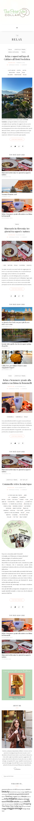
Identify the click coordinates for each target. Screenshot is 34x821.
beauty (5, 791)
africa (8, 789)
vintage (18, 808)
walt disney (23, 517)
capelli (27, 792)
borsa (11, 792)
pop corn (20, 510)
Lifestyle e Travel (20, 49)
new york (21, 802)
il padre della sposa (15, 504)
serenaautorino (14, 65)
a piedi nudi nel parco (15, 495)
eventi (26, 794)
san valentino (10, 804)
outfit (27, 801)
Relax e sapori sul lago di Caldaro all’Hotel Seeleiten (17, 58)
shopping (27, 804)
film (27, 499)
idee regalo (13, 796)
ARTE (15, 789)
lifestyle (24, 796)
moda (9, 801)
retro (5, 804)
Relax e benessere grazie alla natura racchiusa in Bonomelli (17, 381)
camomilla (19, 416)
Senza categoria (13, 52)
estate (21, 794)
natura (10, 265)
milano (13, 798)
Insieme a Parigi (18, 506)
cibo (4, 265)
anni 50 (12, 789)
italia (18, 72)
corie (9, 499)
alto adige (12, 70)
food (7, 796)
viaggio (29, 265)
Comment (24, 65)
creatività (11, 794)
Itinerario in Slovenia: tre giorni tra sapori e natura (17, 230)
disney (22, 499)
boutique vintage (20, 792)
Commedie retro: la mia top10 (17, 484)
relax (24, 74)
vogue (3, 811)
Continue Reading (17, 139)
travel (28, 806)
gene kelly (20, 501)
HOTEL (19, 70)
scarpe (16, 804)
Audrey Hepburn (21, 789)
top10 (21, 806)
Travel (23, 52)
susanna (14, 514)
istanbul (19, 796)
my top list (24, 479)
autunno (28, 789)
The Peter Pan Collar (10, 806)
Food (10, 376)
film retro (11, 501)
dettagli (15, 499)
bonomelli (10, 416)
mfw (6, 798)
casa (30, 792)
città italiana (5, 794)
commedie (15, 497)
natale (16, 801)
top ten (15, 517)
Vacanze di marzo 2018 (9, 194)
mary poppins (17, 508)
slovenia (22, 265)
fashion (3, 796)
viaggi (4, 808)
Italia (10, 49)
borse (14, 792)
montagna (18, 74)
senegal (21, 804)
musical (12, 510)
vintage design (26, 809)
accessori (4, 789)
